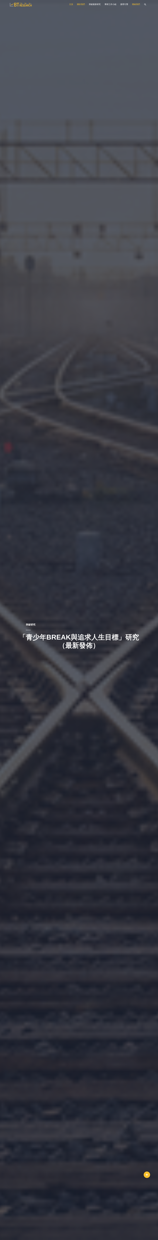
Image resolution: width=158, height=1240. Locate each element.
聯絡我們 (136, 4)
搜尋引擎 (124, 4)
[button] (147, 1175)
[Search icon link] (145, 4)
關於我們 (81, 4)
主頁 (71, 4)
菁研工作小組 (110, 4)
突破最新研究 (95, 4)
